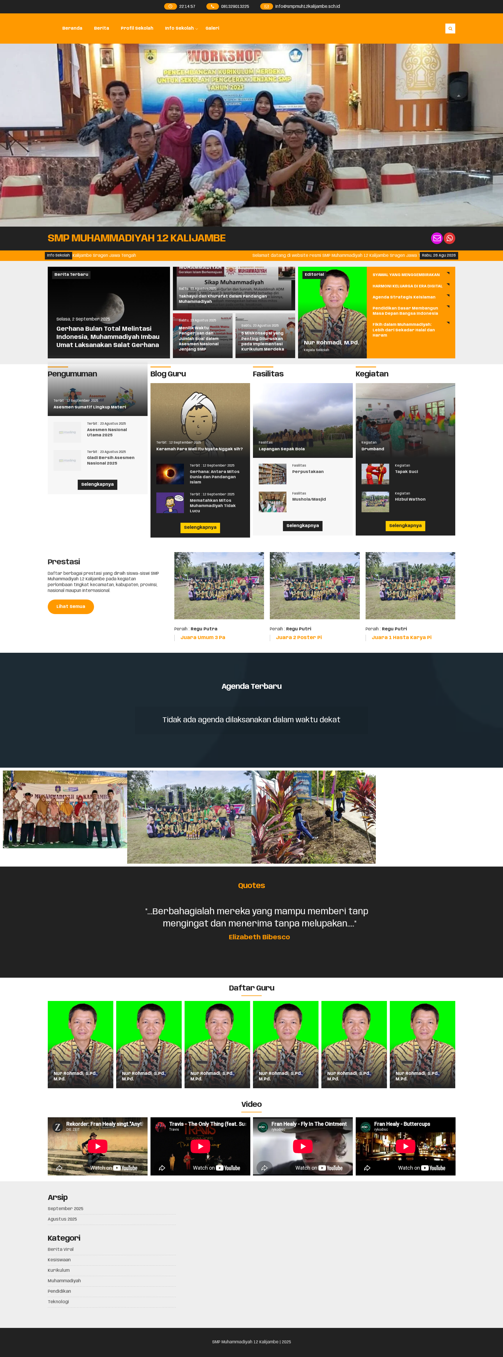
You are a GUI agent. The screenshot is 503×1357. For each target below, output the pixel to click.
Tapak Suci (406, 472)
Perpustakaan (308, 472)
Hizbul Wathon (410, 499)
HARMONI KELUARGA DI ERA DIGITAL (408, 286)
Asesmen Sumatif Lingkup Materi (90, 407)
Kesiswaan (59, 1260)
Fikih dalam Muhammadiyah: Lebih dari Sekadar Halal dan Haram (404, 330)
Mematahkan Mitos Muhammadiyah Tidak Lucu (213, 506)
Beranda (72, 28)
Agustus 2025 (62, 1219)
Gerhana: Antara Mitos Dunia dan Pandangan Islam (215, 477)
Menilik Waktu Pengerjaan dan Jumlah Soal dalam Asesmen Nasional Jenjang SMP (199, 338)
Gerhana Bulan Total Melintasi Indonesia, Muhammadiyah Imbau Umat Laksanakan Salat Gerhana (108, 337)
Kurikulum (59, 1270)
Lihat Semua (70, 607)
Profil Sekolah (137, 28)
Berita (101, 28)
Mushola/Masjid (309, 499)
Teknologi (58, 1302)
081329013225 (235, 7)
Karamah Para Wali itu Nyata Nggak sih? (199, 449)
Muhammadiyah (64, 1281)
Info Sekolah (179, 28)
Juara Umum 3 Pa (202, 637)
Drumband (373, 449)
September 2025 (65, 1209)
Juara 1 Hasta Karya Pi (402, 637)
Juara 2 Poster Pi (299, 637)
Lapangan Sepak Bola (282, 449)
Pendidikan (59, 1291)
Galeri (212, 28)
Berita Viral (61, 1249)
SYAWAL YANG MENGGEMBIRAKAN (406, 275)
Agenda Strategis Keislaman (404, 297)
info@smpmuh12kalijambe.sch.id (307, 7)
